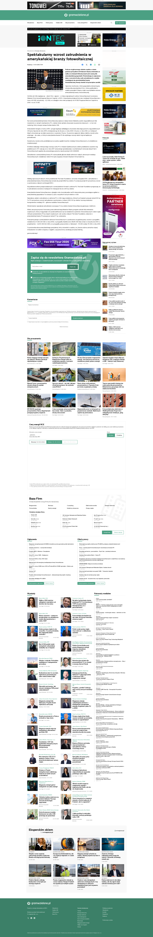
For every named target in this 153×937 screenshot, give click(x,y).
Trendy (79, 910)
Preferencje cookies (108, 920)
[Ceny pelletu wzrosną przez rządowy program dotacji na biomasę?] (105, 321)
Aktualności (30, 22)
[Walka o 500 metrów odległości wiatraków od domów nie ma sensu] (105, 330)
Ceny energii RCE (82, 22)
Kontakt (104, 912)
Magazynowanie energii (83, 923)
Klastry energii (52, 508)
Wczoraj (38, 442)
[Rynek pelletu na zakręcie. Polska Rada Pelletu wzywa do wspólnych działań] (105, 286)
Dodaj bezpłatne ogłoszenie (35, 583)
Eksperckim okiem (95, 22)
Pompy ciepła (90, 508)
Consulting (70, 505)
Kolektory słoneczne (72, 508)
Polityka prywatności (108, 908)
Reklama (105, 916)
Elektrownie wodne (91, 505)
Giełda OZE (59, 22)
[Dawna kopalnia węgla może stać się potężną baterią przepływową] (105, 295)
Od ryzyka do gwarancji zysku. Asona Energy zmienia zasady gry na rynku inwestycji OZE (49, 29)
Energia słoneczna (40, 51)
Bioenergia (80, 921)
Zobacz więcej (118, 532)
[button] (111, 22)
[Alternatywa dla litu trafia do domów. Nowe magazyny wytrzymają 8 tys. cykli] (105, 278)
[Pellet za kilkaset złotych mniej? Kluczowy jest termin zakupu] (105, 312)
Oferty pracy (49, 22)
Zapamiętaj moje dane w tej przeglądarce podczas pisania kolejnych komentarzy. (48, 322)
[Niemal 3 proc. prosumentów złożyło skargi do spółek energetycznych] (38, 375)
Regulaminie (33, 288)
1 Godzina (119, 435)
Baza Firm (40, 22)
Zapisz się (72, 266)
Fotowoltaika (33, 508)
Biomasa (50, 505)
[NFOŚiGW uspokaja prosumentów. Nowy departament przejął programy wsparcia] (38, 400)
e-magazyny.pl (48, 832)
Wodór (79, 927)
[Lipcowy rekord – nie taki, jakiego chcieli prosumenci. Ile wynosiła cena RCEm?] (64, 375)
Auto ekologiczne (81, 917)
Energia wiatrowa (110, 505)
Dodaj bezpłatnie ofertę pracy (86, 583)
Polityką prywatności (71, 311)
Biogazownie (32, 505)
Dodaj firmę (107, 532)
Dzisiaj (54, 442)
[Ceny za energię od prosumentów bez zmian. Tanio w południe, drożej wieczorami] (64, 400)
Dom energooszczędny (83, 919)
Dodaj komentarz (78, 318)
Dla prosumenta (69, 22)
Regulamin (47, 311)
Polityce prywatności (43, 288)
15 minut (111, 435)
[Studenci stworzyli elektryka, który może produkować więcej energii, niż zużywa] (105, 249)
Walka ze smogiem (82, 925)
